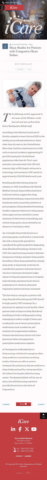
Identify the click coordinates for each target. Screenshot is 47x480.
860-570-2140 (11, 2)
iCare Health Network (19, 45)
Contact (19, 456)
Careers (28, 456)
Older (41, 404)
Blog (30, 45)
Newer (6, 404)
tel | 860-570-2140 (25, 448)
